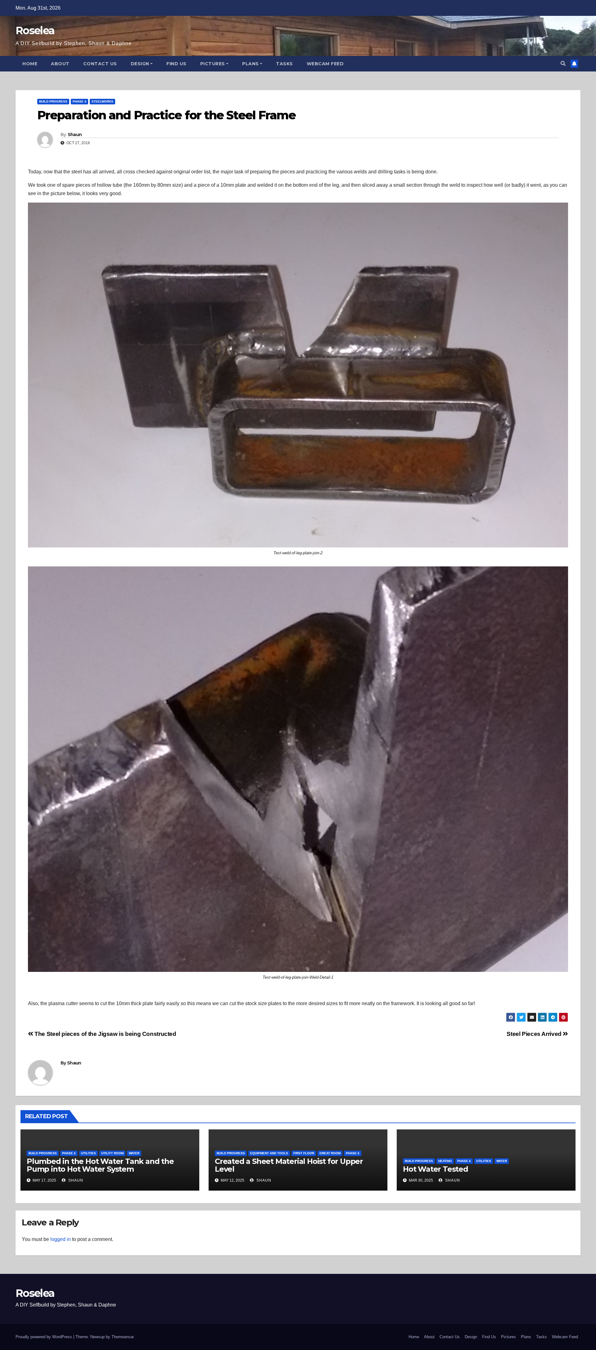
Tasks (284, 63)
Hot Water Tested (435, 1169)
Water (134, 1153)
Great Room (330, 1153)
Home (29, 63)
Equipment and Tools (269, 1153)
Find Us (176, 63)
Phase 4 (79, 101)
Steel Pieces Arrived (535, 1034)
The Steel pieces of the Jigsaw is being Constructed (104, 1034)
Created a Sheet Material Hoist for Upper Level (289, 1165)
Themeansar (122, 1336)
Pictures (212, 63)
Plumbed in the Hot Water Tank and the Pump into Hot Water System (100, 1165)
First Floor (303, 1153)
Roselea (35, 30)
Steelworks (102, 101)
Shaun (75, 134)
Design (140, 63)
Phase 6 (69, 1153)
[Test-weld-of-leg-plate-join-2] (298, 375)
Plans (250, 63)
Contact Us (100, 63)
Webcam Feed (325, 63)
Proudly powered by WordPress (44, 1336)
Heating (445, 1161)
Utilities (88, 1153)
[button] (563, 63)
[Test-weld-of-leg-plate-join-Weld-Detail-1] (298, 769)
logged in (60, 1239)
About (60, 63)
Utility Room (112, 1153)
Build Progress (53, 101)
